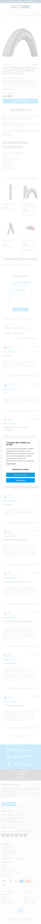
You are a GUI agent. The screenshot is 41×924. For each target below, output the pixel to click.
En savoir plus (11, 464)
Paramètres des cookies (20, 469)
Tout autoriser (20, 480)
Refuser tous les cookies (20, 474)
